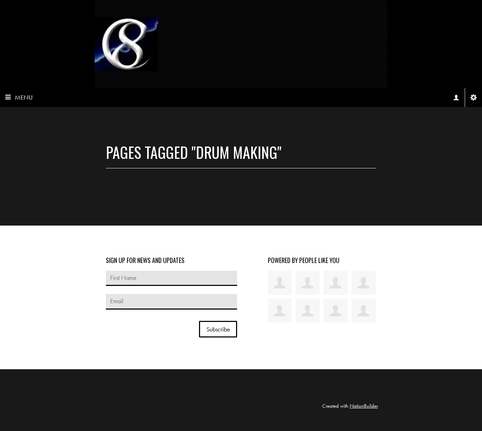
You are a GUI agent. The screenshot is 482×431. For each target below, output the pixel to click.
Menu (24, 97)
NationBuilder (364, 405)
